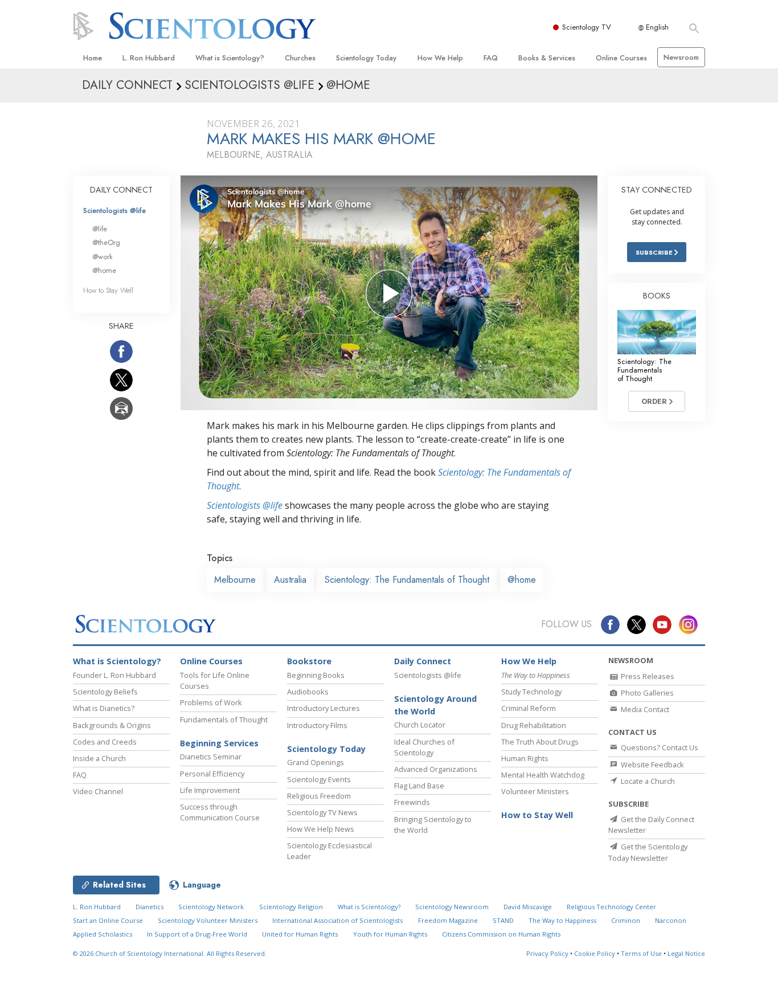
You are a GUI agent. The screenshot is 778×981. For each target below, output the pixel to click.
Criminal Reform (528, 708)
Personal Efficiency (212, 774)
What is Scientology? (229, 57)
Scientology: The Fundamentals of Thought (407, 579)
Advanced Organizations (435, 769)
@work (102, 256)
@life (99, 228)
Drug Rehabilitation (533, 725)
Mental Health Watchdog (542, 775)
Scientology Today (366, 57)
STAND (503, 920)
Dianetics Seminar (210, 756)
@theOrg (106, 242)
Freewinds (412, 802)
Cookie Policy (594, 953)
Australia (290, 579)
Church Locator (419, 725)
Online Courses (621, 57)
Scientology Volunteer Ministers (207, 920)
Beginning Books (316, 675)
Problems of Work (211, 702)
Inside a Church (99, 758)
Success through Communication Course (220, 812)
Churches (300, 57)
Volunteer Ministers (535, 791)
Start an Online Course (108, 920)
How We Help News (320, 829)
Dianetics (149, 906)
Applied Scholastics (102, 934)
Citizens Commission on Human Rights (501, 934)
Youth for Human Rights (390, 934)
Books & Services (546, 57)
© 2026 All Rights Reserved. (170, 953)
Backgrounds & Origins (112, 725)
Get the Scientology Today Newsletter (647, 852)
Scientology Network (211, 906)
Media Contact (644, 709)
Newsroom (681, 57)
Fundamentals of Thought (224, 719)
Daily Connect (422, 661)
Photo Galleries (646, 693)
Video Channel (98, 791)
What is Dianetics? (103, 708)
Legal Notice (686, 953)
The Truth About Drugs (540, 742)
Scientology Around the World (435, 705)
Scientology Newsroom (452, 906)
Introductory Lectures (323, 708)
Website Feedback (651, 764)
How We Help (440, 57)
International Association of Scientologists (337, 920)
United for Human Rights (300, 934)
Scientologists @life (114, 210)
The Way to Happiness (562, 920)
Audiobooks (308, 691)
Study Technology (531, 691)
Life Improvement (210, 790)
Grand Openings (315, 762)
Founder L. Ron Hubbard (114, 675)
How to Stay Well (108, 290)
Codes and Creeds (105, 742)
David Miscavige (527, 906)
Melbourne (235, 579)
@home (521, 579)
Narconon (670, 920)
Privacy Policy (547, 953)
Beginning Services (219, 743)
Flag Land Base (419, 785)
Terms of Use (641, 953)
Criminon (625, 920)
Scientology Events (319, 779)
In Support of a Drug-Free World (197, 934)
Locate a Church (647, 781)
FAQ (491, 57)
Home (92, 57)
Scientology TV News (322, 812)
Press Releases (646, 676)
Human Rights (524, 758)
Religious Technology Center (611, 906)
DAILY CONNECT (121, 189)
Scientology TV (586, 27)
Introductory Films (317, 725)
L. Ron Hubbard (148, 57)
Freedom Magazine (448, 920)
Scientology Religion (291, 906)
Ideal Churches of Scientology (424, 747)
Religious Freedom (319, 796)
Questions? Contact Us (658, 747)
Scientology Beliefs (105, 691)
